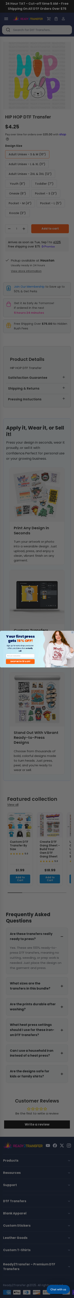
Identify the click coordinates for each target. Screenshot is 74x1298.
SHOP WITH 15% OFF (20, 661)
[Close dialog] (72, 632)
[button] (58, 1289)
